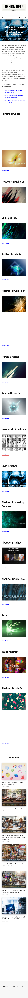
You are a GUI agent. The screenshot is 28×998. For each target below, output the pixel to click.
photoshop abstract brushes (14, 750)
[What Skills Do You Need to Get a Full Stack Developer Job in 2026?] (14, 905)
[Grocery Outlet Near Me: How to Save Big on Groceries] (14, 852)
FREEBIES (16, 23)
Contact (13, 986)
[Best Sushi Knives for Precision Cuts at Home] (14, 797)
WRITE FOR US (6, 986)
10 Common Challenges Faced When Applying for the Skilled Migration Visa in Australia (13, 837)
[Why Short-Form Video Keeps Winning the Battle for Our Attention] (14, 879)
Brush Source (5, 170)
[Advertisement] (14, 132)
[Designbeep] (14, 7)
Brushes (12, 23)
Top (14, 995)
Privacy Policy (21, 986)
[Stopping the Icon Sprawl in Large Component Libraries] (14, 771)
